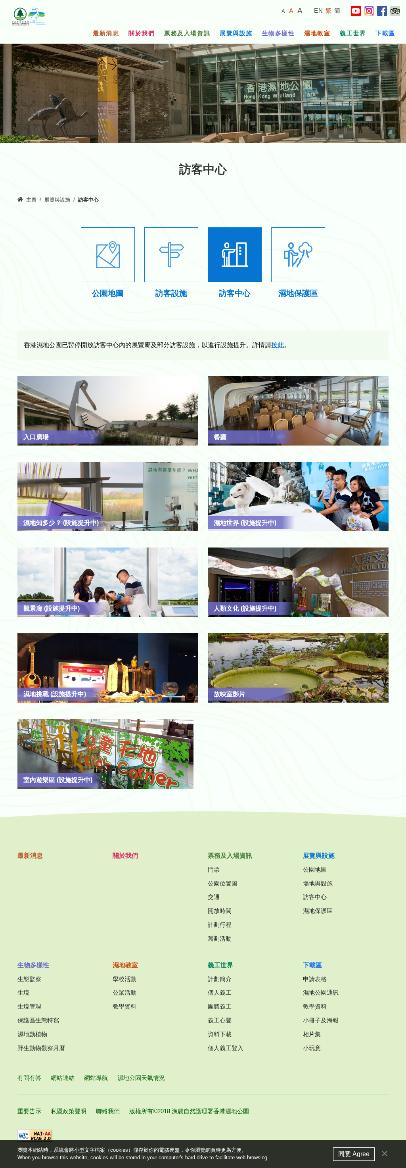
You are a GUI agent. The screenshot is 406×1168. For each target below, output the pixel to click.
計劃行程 (220, 924)
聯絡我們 (108, 1111)
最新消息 (106, 33)
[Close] (385, 1153)
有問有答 (29, 1077)
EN (319, 10)
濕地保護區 (318, 910)
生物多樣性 (278, 33)
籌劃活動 (220, 938)
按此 (277, 345)
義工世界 (353, 33)
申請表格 (315, 979)
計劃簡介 (220, 979)
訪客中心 (315, 896)
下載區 (385, 33)
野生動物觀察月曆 (41, 1048)
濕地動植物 (32, 1034)
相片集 (312, 1034)
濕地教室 (317, 33)
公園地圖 (315, 869)
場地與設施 (318, 883)
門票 (214, 869)
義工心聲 (220, 1020)
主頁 (31, 200)
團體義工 (220, 1006)
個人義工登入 (225, 1048)
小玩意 (312, 1048)
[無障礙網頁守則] (34, 1136)
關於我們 (141, 33)
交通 (214, 896)
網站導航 (96, 1077)
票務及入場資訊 (187, 33)
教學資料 (124, 1006)
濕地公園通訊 (321, 992)
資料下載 (220, 1034)
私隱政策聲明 (68, 1111)
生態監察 (29, 979)
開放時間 (220, 910)
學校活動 (124, 979)
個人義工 (220, 992)
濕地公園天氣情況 (141, 1077)
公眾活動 (124, 992)
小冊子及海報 (321, 1020)
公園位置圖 (222, 883)
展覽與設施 (236, 33)
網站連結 (63, 1077)
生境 (23, 992)
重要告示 (29, 1111)
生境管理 (29, 1006)
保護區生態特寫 (38, 1020)
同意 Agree (354, 1154)
